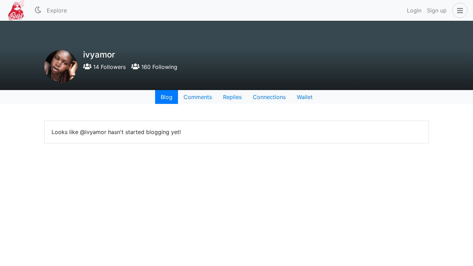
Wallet (305, 97)
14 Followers (108, 66)
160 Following (158, 66)
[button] (458, 10)
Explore (57, 10)
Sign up (437, 10)
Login (414, 10)
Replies (232, 97)
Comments (198, 97)
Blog (166, 97)
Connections (269, 97)
